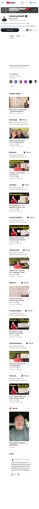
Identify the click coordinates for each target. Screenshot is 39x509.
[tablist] (19, 36)
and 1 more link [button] (31, 26)
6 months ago (27, 459)
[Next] (29, 102)
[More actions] (28, 110)
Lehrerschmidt (13, 144)
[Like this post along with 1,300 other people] (12, 474)
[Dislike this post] (18, 474)
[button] (27, 36)
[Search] (22, 3)
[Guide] (3, 3)
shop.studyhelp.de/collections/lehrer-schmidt (14, 26)
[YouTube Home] (11, 2)
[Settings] (26, 3)
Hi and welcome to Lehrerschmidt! (19, 65)
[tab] (11, 36)
